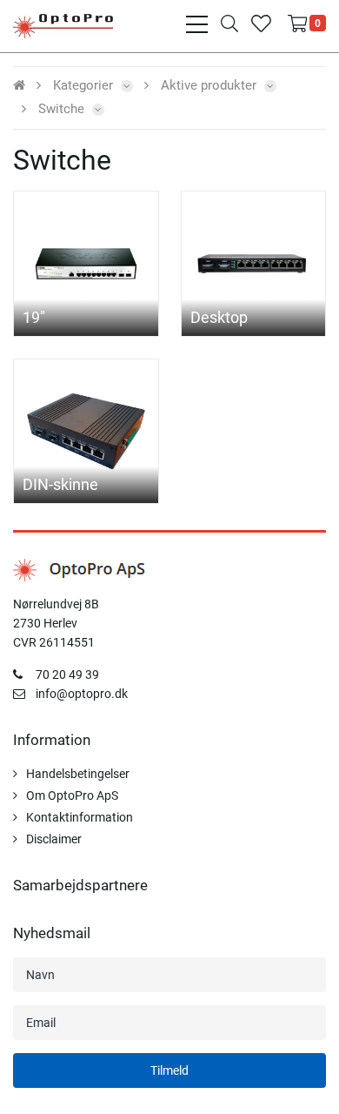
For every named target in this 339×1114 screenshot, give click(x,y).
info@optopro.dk (82, 694)
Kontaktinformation (79, 817)
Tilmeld (169, 1070)
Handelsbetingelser (78, 774)
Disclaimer (54, 839)
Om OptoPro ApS (72, 795)
